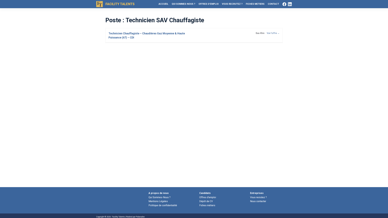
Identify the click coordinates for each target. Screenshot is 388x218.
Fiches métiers (207, 205)
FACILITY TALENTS (120, 4)
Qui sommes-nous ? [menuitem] (183, 4)
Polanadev (140, 217)
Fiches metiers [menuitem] (255, 4)
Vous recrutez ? (258, 197)
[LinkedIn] (290, 4)
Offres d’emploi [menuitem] (209, 4)
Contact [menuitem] (273, 4)
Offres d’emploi (207, 197)
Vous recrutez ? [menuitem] (232, 4)
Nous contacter (258, 201)
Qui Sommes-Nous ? (160, 197)
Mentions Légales (158, 201)
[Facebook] (284, 4)
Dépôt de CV (206, 201)
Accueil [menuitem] (163, 4)
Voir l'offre (272, 33)
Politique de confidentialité (163, 205)
